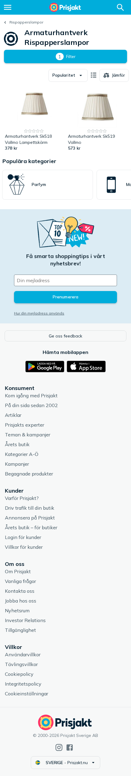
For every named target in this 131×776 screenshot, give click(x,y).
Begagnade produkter (29, 474)
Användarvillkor (23, 654)
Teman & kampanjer (27, 435)
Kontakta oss (19, 591)
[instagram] (59, 747)
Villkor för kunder (24, 547)
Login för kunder (23, 537)
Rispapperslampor (26, 22)
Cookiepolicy (19, 674)
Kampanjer (17, 464)
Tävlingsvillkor (21, 664)
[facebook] (70, 747)
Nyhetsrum (17, 610)
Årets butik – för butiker (31, 527)
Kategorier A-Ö (21, 454)
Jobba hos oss (20, 601)
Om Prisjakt (18, 571)
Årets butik (17, 444)
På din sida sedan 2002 (31, 405)
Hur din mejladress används (39, 313)
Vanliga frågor (20, 581)
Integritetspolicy (23, 684)
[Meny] (7, 7)
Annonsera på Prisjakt (30, 518)
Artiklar (13, 415)
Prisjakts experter (24, 425)
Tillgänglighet (20, 630)
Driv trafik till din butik (29, 508)
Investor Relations (25, 620)
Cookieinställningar (26, 693)
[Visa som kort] (93, 75)
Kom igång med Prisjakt (31, 395)
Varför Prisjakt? (22, 498)
